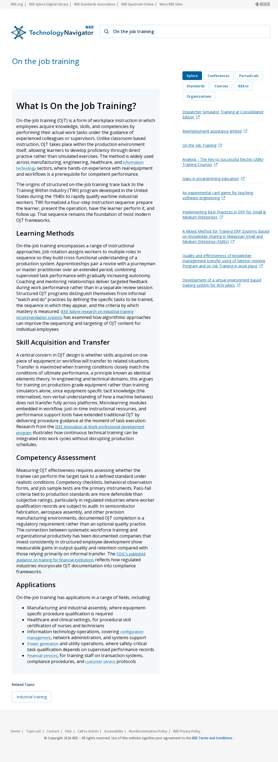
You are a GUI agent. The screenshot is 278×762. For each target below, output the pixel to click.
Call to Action (88, 731)
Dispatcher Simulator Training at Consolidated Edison (222, 114)
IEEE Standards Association (94, 4)
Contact (53, 731)
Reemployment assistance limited (212, 131)
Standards (196, 86)
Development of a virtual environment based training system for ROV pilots (221, 282)
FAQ (68, 731)
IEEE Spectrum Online (137, 4)
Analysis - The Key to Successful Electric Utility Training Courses (222, 162)
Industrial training (32, 696)
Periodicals (249, 75)
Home (15, 731)
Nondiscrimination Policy (148, 731)
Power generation (43, 643)
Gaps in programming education (210, 178)
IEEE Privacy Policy (186, 731)
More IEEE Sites (171, 4)
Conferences (218, 75)
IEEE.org (17, 4)
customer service (100, 661)
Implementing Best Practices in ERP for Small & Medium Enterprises (224, 214)
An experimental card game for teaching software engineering (217, 195)
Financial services (42, 655)
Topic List (33, 731)
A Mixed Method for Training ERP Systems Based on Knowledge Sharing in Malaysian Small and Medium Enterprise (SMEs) (225, 236)
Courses (221, 86)
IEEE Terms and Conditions (212, 738)
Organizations (199, 96)
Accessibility (113, 731)
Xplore (192, 75)
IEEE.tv (243, 86)
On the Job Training (199, 145)
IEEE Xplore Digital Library (48, 4)
